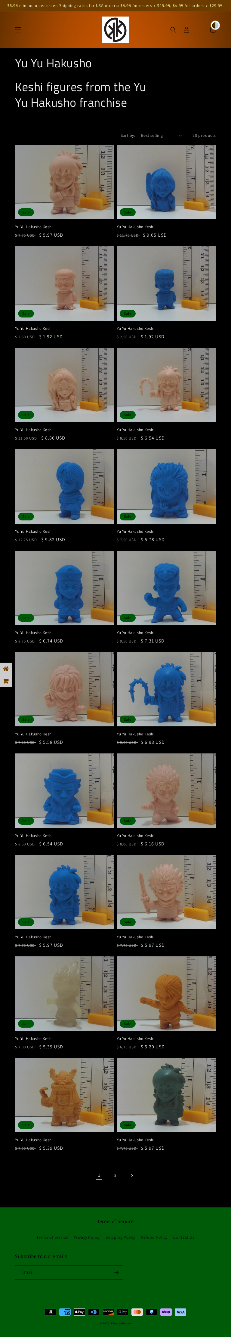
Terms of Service (52, 1237)
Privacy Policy (87, 1237)
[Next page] (131, 1175)
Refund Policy (154, 1237)
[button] (18, 29)
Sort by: (128, 135)
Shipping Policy (120, 1237)
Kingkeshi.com (121, 1323)
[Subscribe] (116, 1272)
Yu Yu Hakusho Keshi (34, 226)
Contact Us (184, 1237)
